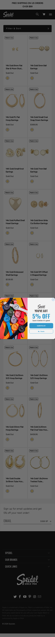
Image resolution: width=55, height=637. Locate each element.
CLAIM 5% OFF (41, 326)
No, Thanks (41, 331)
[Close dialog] (53, 299)
